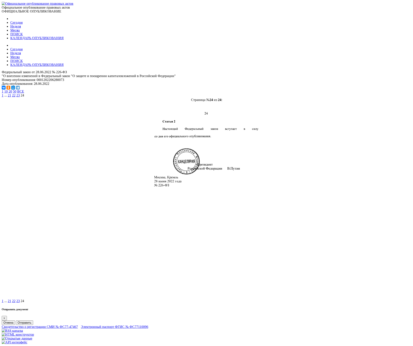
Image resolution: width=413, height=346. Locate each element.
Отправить (24, 322)
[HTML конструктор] (18, 334)
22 (13, 95)
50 (14, 91)
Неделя (15, 26)
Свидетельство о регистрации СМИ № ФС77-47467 (40, 327)
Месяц (15, 30)
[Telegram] (18, 88)
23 (18, 95)
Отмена (8, 322)
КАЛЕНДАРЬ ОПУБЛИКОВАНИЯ (37, 38)
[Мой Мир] (13, 88)
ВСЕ (20, 91)
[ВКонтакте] (4, 88)
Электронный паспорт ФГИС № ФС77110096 (114, 327)
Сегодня (16, 22)
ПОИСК (16, 34)
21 (9, 95)
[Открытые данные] (17, 338)
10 (6, 91)
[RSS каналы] (12, 330)
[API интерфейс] (14, 342)
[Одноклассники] (8, 88)
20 (10, 91)
